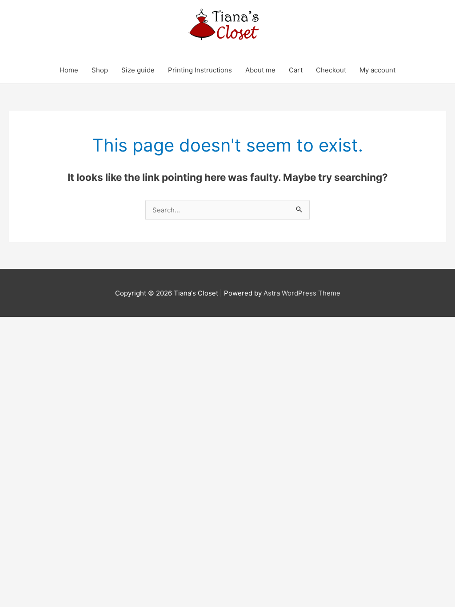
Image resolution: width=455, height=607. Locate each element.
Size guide (138, 70)
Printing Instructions (200, 70)
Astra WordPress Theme (301, 293)
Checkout (331, 70)
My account (377, 70)
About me (260, 70)
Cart (296, 70)
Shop (100, 70)
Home (69, 70)
